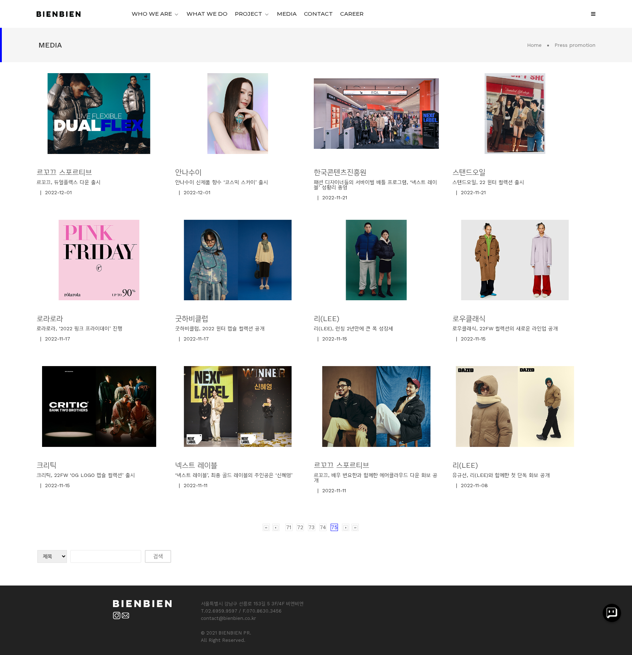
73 (311, 527)
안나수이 (188, 172)
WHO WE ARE (152, 13)
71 (288, 527)
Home (534, 45)
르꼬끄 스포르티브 (64, 172)
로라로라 (50, 318)
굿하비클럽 (191, 318)
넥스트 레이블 (196, 465)
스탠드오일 (468, 172)
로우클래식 (468, 318)
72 (300, 527)
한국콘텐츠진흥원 (340, 172)
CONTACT (318, 13)
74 (323, 527)
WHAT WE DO (207, 13)
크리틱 (46, 465)
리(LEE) (326, 318)
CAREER (352, 13)
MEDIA (287, 13)
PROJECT (248, 13)
